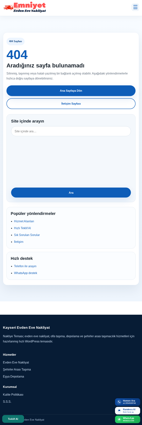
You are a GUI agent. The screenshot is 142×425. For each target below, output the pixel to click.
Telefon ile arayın (25, 266)
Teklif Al (13, 418)
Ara (71, 192)
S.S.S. (7, 401)
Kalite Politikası (13, 394)
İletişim (18, 241)
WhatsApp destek (25, 273)
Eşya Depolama (13, 376)
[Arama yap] (71, 155)
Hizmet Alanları (24, 221)
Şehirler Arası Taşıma (17, 369)
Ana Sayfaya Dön (71, 90)
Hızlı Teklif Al (22, 228)
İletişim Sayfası (71, 103)
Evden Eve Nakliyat (16, 362)
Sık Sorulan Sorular (27, 235)
